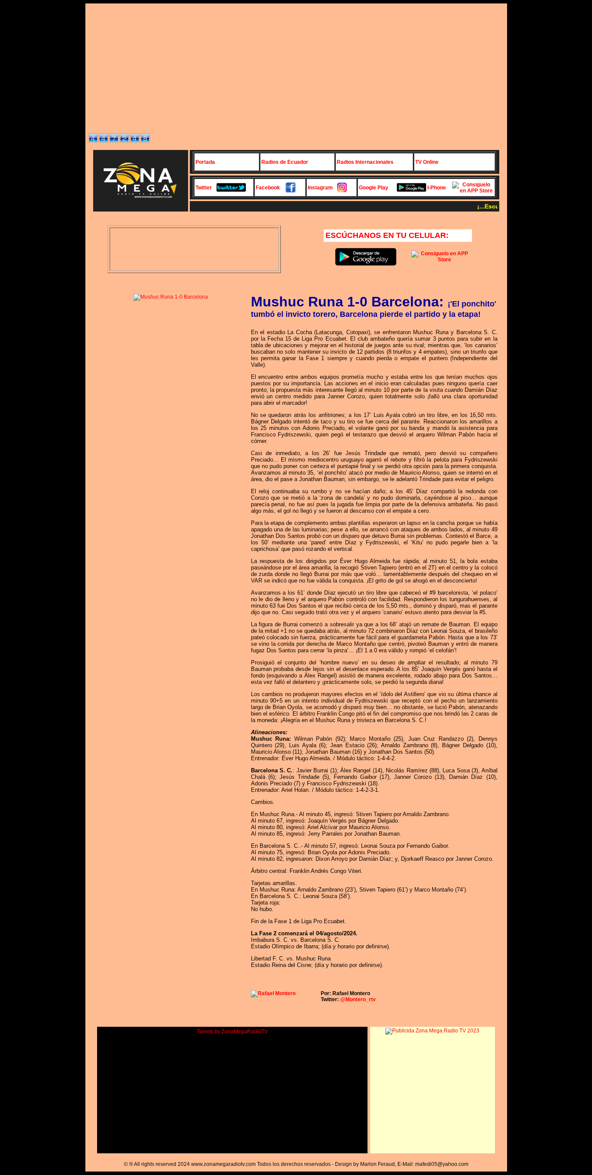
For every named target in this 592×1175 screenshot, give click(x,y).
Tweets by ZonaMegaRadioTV (232, 1032)
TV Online (427, 162)
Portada (205, 162)
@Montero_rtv (358, 999)
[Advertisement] (296, 66)
